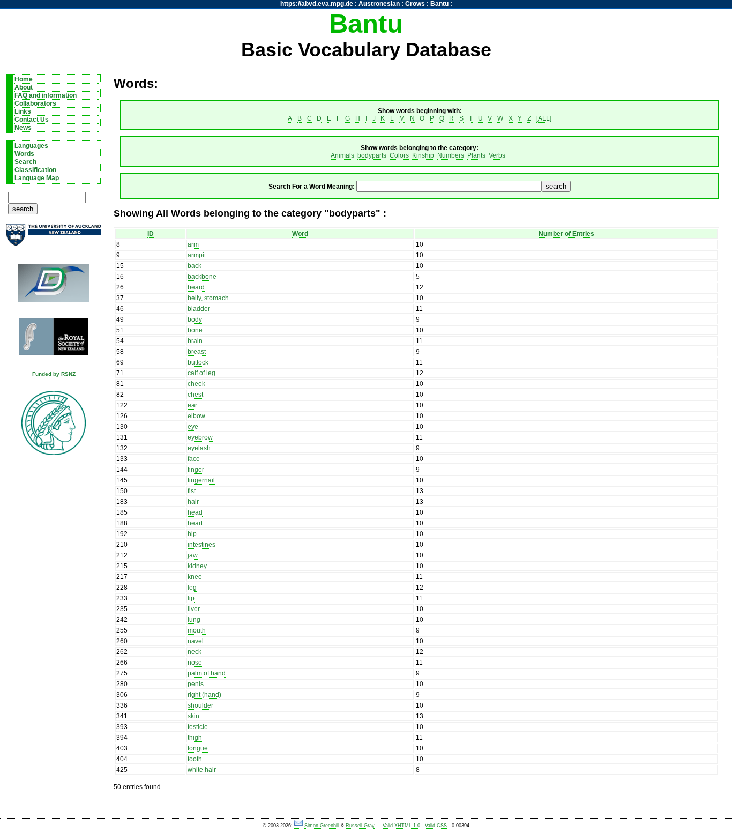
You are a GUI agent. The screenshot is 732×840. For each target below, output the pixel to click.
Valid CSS (436, 825)
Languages (31, 146)
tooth (195, 759)
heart (195, 523)
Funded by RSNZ (54, 374)
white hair (202, 770)
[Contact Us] (299, 826)
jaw (193, 555)
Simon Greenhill (321, 825)
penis (196, 684)
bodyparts (371, 155)
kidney (197, 566)
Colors (399, 155)
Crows (415, 4)
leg (192, 587)
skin (193, 716)
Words (24, 154)
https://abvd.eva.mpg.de (316, 4)
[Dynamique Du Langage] (53, 286)
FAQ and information (45, 95)
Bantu (439, 4)
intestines (201, 544)
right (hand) (204, 694)
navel (196, 641)
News (23, 127)
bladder (199, 309)
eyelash (199, 448)
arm (193, 244)
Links (22, 111)
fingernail (201, 480)
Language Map (36, 178)
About (23, 87)
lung (194, 619)
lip (191, 598)
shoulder (200, 705)
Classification (35, 170)
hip (192, 534)
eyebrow (200, 437)
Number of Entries (566, 233)
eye (193, 426)
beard (196, 287)
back (194, 266)
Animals (342, 155)
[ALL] (543, 118)
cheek (196, 384)
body (195, 319)
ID (150, 233)
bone (195, 330)
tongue (198, 748)
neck (194, 652)
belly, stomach (208, 298)
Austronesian (379, 4)
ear (192, 405)
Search (25, 162)
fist (192, 491)
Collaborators (35, 103)
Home (23, 79)
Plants (476, 155)
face (194, 459)
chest (195, 394)
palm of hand (207, 673)
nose (195, 662)
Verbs (497, 155)
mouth (197, 630)
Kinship (423, 155)
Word (300, 233)
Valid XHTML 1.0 (401, 825)
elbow (196, 416)
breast (197, 351)
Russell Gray (360, 825)
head (195, 512)
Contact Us (31, 119)
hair (193, 502)
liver (194, 609)
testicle (198, 727)
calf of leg (201, 373)
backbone (202, 276)
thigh (195, 737)
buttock (198, 362)
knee (195, 577)
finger (196, 469)
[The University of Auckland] (53, 239)
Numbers (450, 155)
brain (195, 341)
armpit (197, 255)
